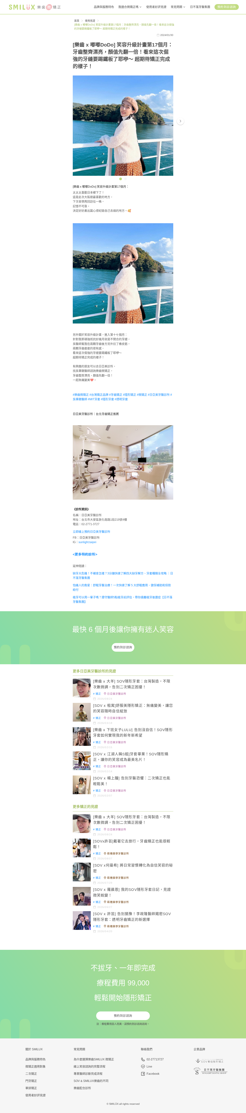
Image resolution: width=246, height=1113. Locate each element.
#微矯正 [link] (142, 394)
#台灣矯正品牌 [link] (99, 394)
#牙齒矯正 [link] (115, 394)
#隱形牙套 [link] (107, 399)
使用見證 (90, 20)
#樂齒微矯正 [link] (81, 394)
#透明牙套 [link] (121, 399)
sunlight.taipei (87, 542)
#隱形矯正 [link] (129, 394)
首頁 (76, 20)
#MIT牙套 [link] (94, 399)
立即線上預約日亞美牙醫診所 (91, 531)
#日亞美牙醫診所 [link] (159, 394)
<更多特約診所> (85, 554)
